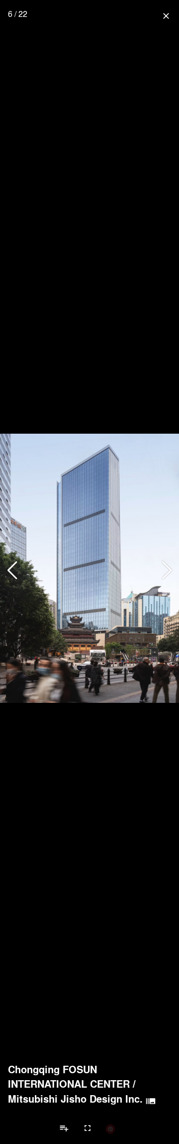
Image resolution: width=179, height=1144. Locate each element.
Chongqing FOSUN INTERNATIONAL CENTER (69, 1076)
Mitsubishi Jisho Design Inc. (75, 1098)
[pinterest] (110, 1128)
